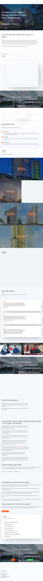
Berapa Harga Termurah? (9, 524)
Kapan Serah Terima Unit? (9, 528)
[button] (2, 476)
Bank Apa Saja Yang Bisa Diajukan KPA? (11, 532)
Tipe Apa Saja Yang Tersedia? (9, 526)
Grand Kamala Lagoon (14, 427)
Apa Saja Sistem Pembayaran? (9, 530)
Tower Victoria (21, 236)
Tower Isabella (11, 214)
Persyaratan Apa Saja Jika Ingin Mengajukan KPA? (13, 534)
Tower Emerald (11, 191)
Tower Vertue (32, 214)
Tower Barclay (21, 168)
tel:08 (3, 56)
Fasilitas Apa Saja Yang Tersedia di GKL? (11, 522)
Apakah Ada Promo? (8, 536)
